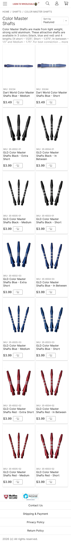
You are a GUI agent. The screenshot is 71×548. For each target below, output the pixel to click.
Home (5, 11)
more (65, 41)
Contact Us (35, 505)
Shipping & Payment (35, 513)
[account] (56, 4)
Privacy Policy (35, 522)
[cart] (66, 4)
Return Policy (35, 530)
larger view (24, 81)
